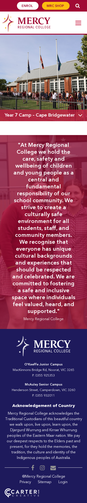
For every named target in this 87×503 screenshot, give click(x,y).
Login (63, 482)
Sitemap (45, 482)
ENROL (28, 6)
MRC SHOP (56, 6)
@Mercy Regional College (43, 477)
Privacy (25, 482)
